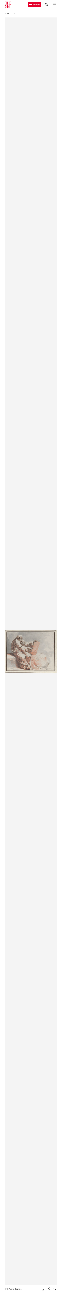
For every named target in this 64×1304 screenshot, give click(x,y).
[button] (31, 651)
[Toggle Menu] (54, 4)
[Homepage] (8, 5)
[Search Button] (46, 4)
